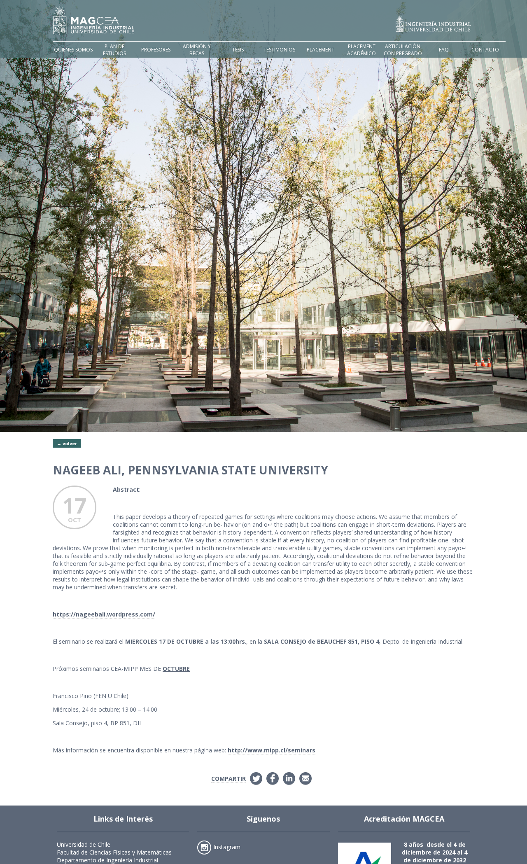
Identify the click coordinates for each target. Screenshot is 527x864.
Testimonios (279, 49)
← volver (67, 443)
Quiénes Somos (73, 49)
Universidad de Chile (83, 844)
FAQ (444, 49)
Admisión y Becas (197, 50)
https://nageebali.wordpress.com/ (104, 614)
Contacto (485, 49)
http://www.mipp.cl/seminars (271, 750)
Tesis (238, 49)
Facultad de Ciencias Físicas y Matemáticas (114, 852)
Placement (320, 49)
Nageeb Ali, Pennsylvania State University (190, 470)
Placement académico (361, 50)
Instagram (226, 846)
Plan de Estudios (114, 50)
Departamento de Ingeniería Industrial (107, 860)
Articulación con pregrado (403, 50)
